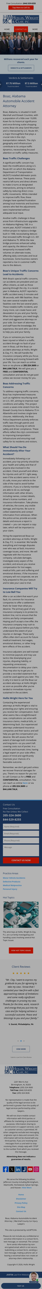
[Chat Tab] (21, 644)
